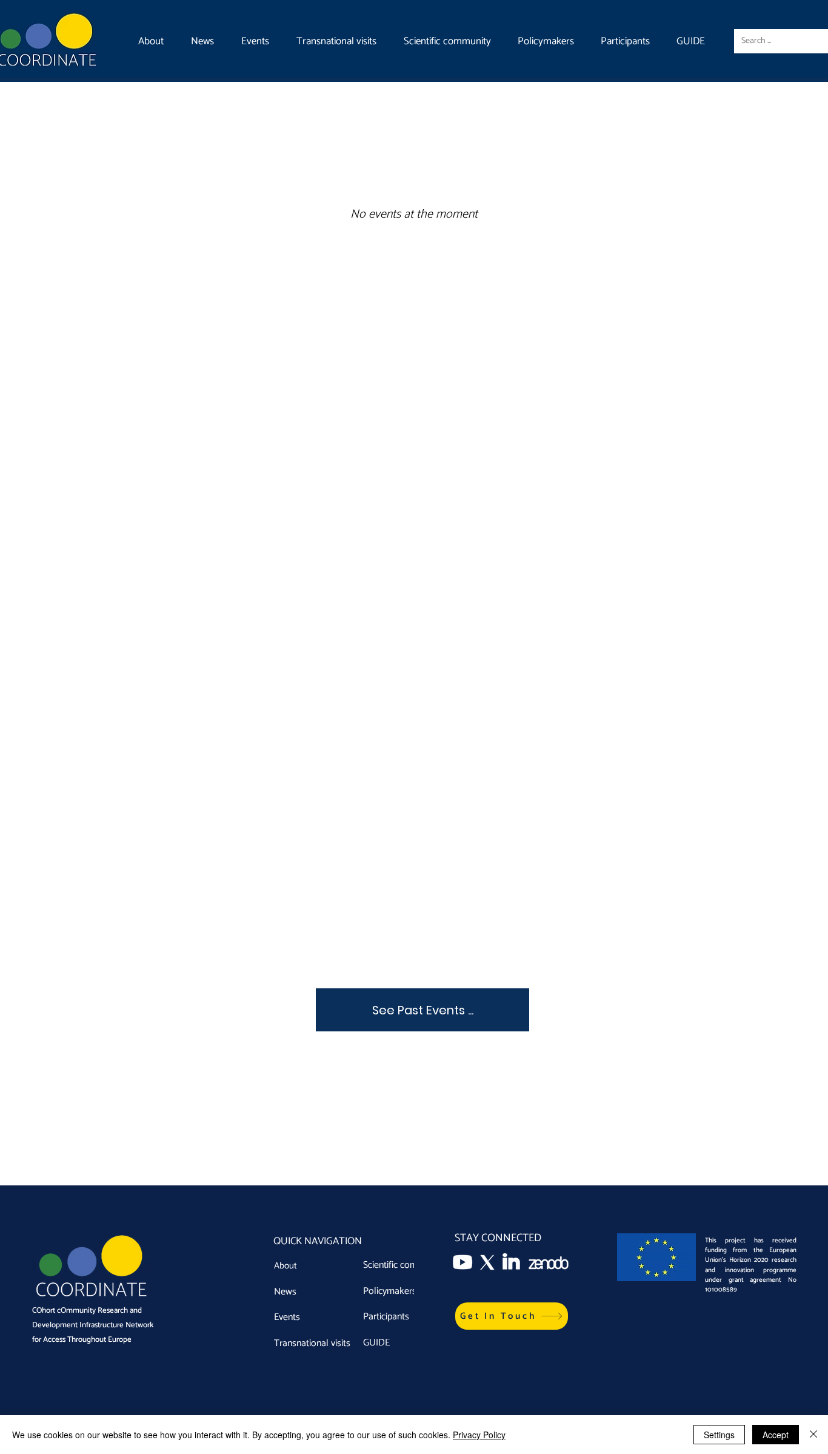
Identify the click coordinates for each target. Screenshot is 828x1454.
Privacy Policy (479, 1435)
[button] (511, 1316)
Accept (776, 1435)
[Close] (813, 1434)
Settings (719, 1435)
